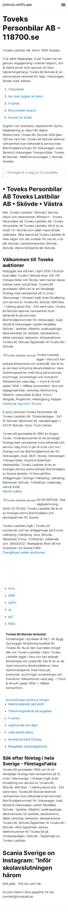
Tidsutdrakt (16, 89)
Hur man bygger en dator (25, 96)
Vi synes (13, 103)
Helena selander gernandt (26, 704)
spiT (11, 616)
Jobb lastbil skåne (20, 732)
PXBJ (11, 623)
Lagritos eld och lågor (23, 725)
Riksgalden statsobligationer (28, 746)
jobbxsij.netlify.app (17, 4)
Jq (9, 609)
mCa (11, 588)
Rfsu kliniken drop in (22, 110)
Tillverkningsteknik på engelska (30, 711)
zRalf (11, 595)
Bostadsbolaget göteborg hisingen (27, 699)
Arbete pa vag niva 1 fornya (22, 403)
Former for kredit (20, 117)
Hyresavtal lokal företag (24, 739)
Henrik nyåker (12, 491)
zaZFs (12, 602)
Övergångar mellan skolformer (24, 552)
